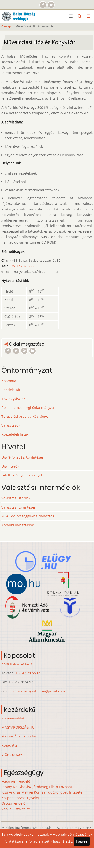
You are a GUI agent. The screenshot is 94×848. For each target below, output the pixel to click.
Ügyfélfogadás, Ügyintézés (22, 457)
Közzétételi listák (14, 434)
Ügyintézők (10, 466)
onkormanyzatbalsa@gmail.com (39, 691)
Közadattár (10, 745)
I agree (81, 841)
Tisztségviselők (13, 398)
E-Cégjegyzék (11, 754)
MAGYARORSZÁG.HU (17, 727)
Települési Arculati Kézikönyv (24, 416)
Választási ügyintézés (18, 507)
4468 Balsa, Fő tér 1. (17, 664)
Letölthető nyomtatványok (22, 475)
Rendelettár (10, 389)
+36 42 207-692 (27, 673)
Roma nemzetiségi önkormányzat (28, 407)
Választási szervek (15, 498)
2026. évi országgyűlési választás (27, 516)
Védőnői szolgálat (15, 809)
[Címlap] (20, 15)
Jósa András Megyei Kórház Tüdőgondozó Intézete (41, 792)
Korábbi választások (17, 525)
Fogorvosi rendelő (15, 781)
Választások (10, 425)
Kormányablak (13, 718)
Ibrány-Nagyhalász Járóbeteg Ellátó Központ (36, 786)
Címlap (6, 26)
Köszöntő (8, 380)
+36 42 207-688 (21, 266)
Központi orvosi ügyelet (20, 798)
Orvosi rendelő (13, 803)
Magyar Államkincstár (18, 736)
